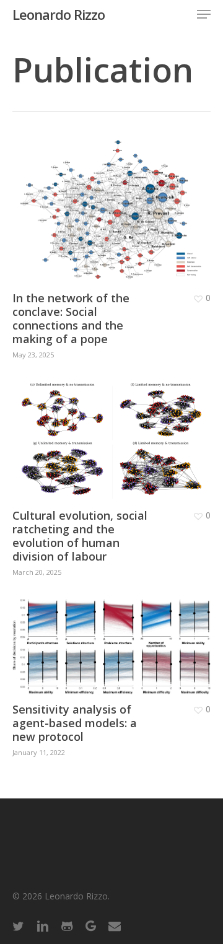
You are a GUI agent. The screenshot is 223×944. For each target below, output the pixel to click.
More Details (114, 200)
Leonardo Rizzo (58, 14)
